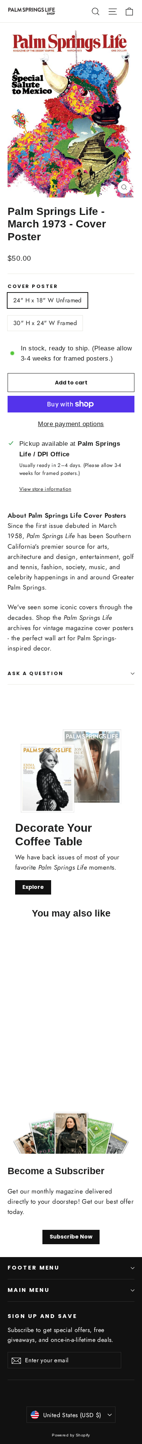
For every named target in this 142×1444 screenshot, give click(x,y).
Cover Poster (33, 286)
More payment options (71, 424)
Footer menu (33, 1267)
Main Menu (28, 1290)
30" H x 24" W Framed (45, 323)
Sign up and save (42, 1316)
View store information (45, 489)
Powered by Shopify (71, 1435)
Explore (33, 887)
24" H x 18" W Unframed (47, 300)
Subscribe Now (71, 1236)
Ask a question (36, 673)
